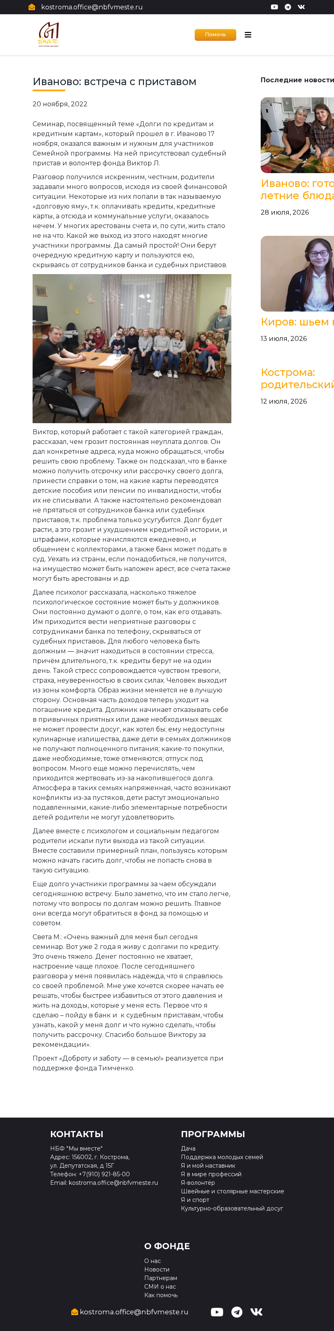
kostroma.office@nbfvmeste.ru (92, 7)
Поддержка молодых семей (222, 1157)
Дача (188, 1148)
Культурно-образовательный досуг (232, 1208)
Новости (156, 1269)
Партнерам (160, 1278)
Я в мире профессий (211, 1174)
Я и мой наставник (208, 1165)
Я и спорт (195, 1200)
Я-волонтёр (198, 1182)
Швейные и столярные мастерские (232, 1191)
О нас (152, 1261)
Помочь (215, 34)
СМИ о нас (160, 1286)
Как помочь (161, 1295)
